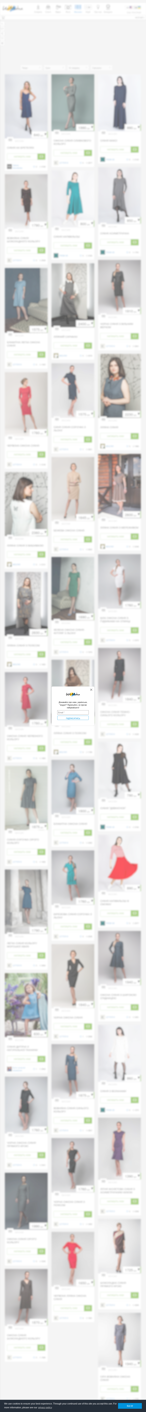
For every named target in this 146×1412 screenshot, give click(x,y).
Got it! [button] (130, 1406)
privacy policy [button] (45, 1407)
